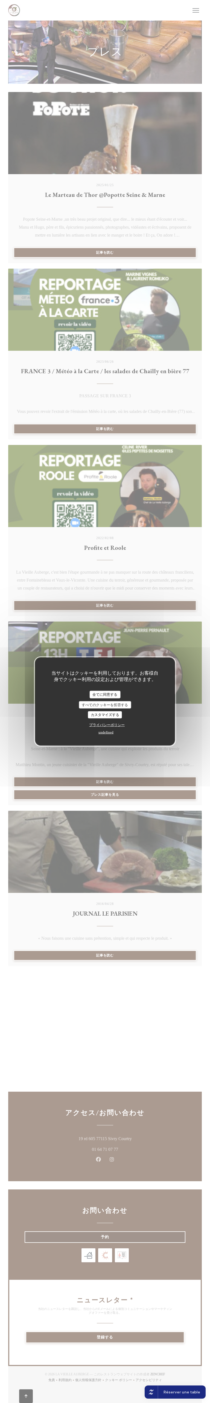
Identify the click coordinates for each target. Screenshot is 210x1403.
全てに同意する (104, 694)
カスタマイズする (105, 715)
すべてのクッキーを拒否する (105, 705)
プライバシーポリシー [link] (107, 725)
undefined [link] (105, 732)
